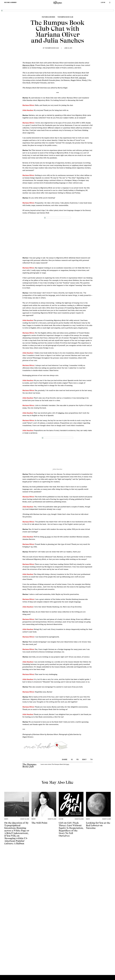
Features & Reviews (48, 17)
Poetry (34, 819)
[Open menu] (110, 2)
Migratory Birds (28, 65)
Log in (103, 2)
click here (82, 78)
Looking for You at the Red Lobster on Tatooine (98, 825)
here (67, 764)
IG (72, 759)
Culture (61, 819)
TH (91, 759)
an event (48, 537)
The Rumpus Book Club (65, 17)
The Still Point (39, 823)
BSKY (84, 759)
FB (77, 759)
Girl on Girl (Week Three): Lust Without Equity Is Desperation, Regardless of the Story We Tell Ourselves (71, 829)
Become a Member (10, 2)
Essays (6, 819)
